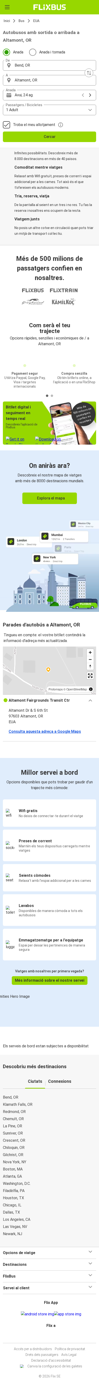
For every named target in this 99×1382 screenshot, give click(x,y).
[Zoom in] (90, 652)
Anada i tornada (52, 52)
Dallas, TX (11, 1212)
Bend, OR (10, 1097)
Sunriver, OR (13, 1133)
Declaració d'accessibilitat (51, 1360)
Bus (22, 21)
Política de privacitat (70, 1349)
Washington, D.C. (17, 1183)
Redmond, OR (14, 1111)
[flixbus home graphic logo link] (49, 7)
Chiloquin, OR (14, 1147)
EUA (36, 21)
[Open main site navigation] (7, 7)
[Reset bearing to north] (90, 666)
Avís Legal (68, 1355)
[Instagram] (49, 1337)
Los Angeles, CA (16, 1219)
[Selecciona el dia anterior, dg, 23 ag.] (83, 95)
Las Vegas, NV (15, 1226)
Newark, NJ (12, 1234)
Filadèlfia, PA (14, 1190)
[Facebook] (47, 1337)
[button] (49, 65)
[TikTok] (54, 1337)
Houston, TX (13, 1198)
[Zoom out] (90, 659)
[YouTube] (50, 1337)
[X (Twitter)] (53, 1337)
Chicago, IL (12, 1205)
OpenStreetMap (76, 689)
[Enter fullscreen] (90, 675)
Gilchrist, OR (13, 1155)
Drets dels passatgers (41, 1355)
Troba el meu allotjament (34, 124)
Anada (18, 52)
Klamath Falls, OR (17, 1104)
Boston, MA (13, 1169)
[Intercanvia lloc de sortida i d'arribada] (89, 73)
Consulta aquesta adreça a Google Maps (45, 731)
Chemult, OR (13, 1119)
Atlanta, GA (12, 1176)
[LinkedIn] (51, 1337)
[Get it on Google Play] (37, 1314)
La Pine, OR (12, 1126)
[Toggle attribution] (91, 689)
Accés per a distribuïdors (33, 1349)
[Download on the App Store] (67, 1314)
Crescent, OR (14, 1140)
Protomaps (56, 689)
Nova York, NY (14, 1162)
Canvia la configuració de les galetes (54, 1366)
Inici (7, 21)
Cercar (50, 136)
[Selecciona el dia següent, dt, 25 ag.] (90, 95)
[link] (49, 530)
